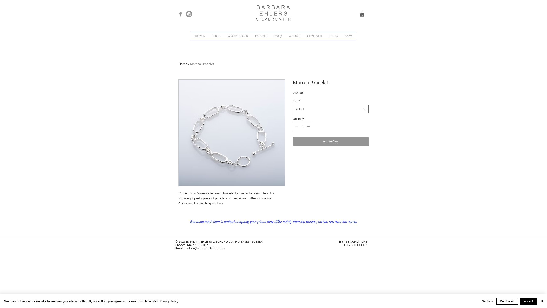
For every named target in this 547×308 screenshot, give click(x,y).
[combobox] (331, 109)
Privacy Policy (169, 301)
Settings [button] (487, 301)
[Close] (541, 301)
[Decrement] (296, 126)
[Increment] (309, 126)
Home (182, 64)
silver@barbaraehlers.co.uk (206, 248)
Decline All (507, 301)
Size (296, 101)
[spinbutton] (302, 126)
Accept (528, 301)
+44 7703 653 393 (199, 245)
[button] (362, 14)
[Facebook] (180, 14)
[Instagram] (189, 14)
